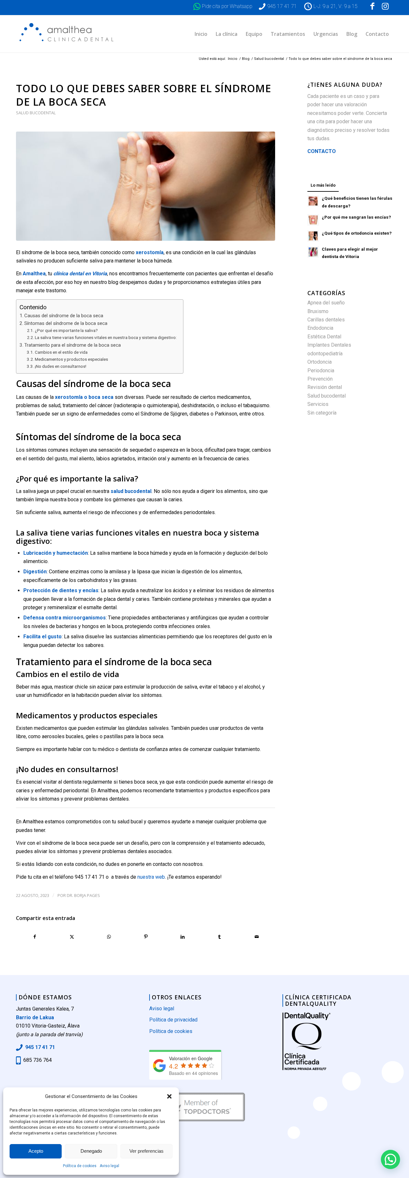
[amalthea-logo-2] (68, 34)
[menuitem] (201, 33)
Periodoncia (320, 370)
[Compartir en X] (72, 937)
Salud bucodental (36, 113)
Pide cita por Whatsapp (227, 6)
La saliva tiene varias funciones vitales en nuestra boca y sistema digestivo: (106, 337)
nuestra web (151, 877)
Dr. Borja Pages (83, 895)
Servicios (317, 404)
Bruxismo (317, 311)
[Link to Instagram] (385, 6)
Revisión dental (324, 387)
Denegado (91, 1151)
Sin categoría (321, 413)
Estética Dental (324, 337)
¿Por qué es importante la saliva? (66, 330)
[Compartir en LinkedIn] (183, 937)
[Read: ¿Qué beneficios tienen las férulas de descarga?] (313, 201)
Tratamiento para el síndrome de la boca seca (72, 345)
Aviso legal (109, 1166)
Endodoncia (320, 328)
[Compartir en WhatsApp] (108, 937)
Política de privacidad (173, 1020)
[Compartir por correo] (256, 937)
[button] (169, 1096)
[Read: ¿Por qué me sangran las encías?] (313, 220)
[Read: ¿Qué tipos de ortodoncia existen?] (313, 236)
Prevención (320, 379)
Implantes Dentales (329, 345)
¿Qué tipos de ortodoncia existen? (357, 233)
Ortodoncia (319, 362)
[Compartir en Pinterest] (145, 937)
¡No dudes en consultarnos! (60, 366)
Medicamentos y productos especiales (71, 359)
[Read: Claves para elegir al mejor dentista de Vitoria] (313, 252)
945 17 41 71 (282, 6)
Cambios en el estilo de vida (61, 352)
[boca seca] (145, 186)
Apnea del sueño (326, 303)
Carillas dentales (326, 320)
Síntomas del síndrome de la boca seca (65, 323)
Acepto (35, 1151)
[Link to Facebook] (372, 6)
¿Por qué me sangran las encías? (356, 217)
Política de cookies (79, 1166)
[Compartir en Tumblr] (219, 937)
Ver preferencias (146, 1151)
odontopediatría (325, 354)
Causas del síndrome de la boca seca (63, 316)
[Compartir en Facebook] (34, 937)
